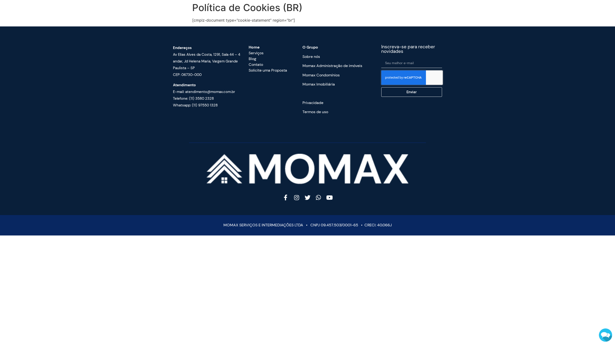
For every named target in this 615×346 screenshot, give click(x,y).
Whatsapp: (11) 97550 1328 (195, 105)
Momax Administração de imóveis (332, 65)
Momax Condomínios (321, 75)
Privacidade (312, 102)
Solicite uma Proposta (268, 70)
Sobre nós (311, 56)
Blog (252, 58)
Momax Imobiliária (318, 84)
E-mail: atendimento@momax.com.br (204, 91)
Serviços (256, 53)
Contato (256, 64)
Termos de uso (315, 111)
